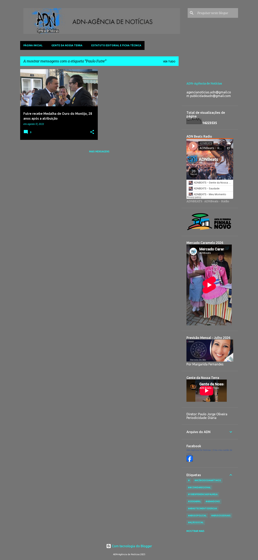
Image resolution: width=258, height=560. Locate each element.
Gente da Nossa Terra (66, 45)
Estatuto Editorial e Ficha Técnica (116, 45)
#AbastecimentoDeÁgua (202, 508)
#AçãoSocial (195, 522)
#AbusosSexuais (221, 515)
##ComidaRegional (199, 487)
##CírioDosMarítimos (208, 480)
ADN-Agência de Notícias (204, 83)
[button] (92, 132)
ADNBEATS (194, 201)
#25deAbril (194, 501)
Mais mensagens (99, 151)
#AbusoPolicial (197, 515)
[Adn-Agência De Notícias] (189, 461)
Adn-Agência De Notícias (198, 450)
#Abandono (213, 501)
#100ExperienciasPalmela (202, 494)
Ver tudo (169, 61)
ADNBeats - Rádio (216, 201)
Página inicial (33, 45)
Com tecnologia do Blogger (131, 546)
